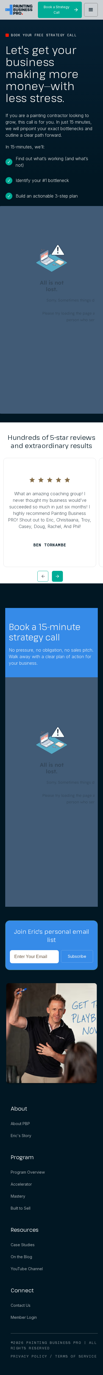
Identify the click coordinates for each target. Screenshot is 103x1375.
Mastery (18, 1196)
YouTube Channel (27, 1268)
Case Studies (23, 1244)
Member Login (24, 1317)
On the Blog (21, 1256)
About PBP (20, 1123)
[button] (91, 10)
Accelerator (21, 1184)
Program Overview (28, 1172)
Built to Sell (20, 1208)
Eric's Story (21, 1135)
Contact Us (20, 1305)
